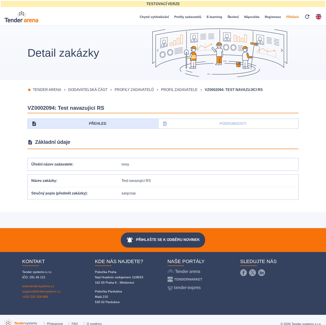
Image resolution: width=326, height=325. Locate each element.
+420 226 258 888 (35, 296)
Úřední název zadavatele (51, 164)
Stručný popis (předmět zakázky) (58, 193)
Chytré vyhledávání (154, 17)
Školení (233, 17)
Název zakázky (43, 181)
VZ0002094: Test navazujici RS (234, 90)
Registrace (273, 17)
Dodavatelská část (88, 90)
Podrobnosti (204, 123)
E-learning (214, 17)
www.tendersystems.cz (38, 286)
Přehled (68, 123)
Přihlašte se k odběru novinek (163, 240)
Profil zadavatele (179, 90)
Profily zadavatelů (187, 17)
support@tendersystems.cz (41, 291)
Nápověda (251, 17)
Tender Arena (47, 90)
